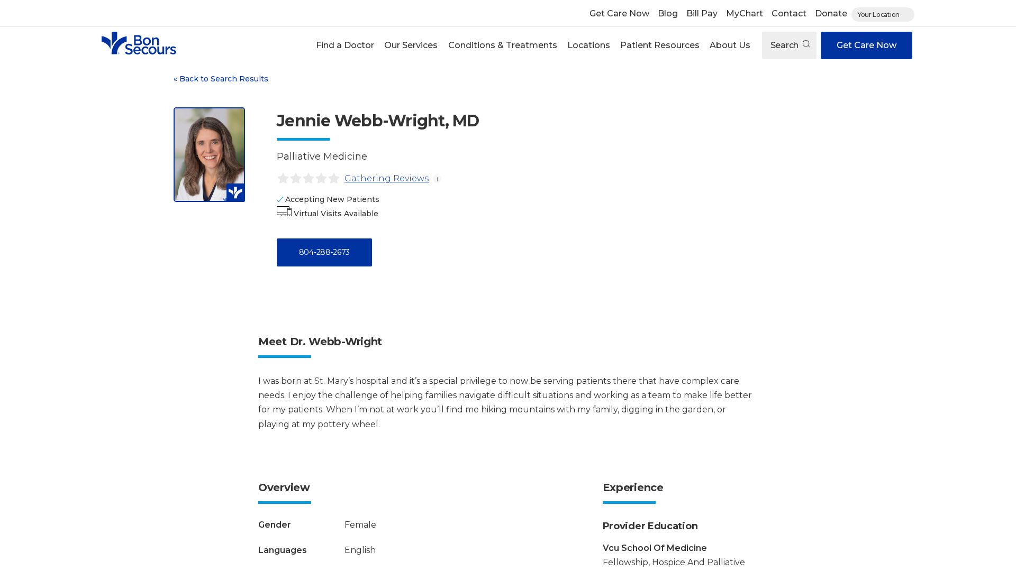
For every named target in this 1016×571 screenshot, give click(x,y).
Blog (668, 13)
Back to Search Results (221, 79)
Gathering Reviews (386, 178)
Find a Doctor (345, 45)
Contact (789, 13)
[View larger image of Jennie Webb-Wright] (209, 154)
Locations (588, 45)
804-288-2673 (324, 252)
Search (785, 45)
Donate (831, 13)
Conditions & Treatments (502, 45)
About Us (730, 45)
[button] (345, 45)
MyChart (744, 13)
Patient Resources (660, 45)
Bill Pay (702, 13)
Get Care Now (619, 13)
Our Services (411, 45)
